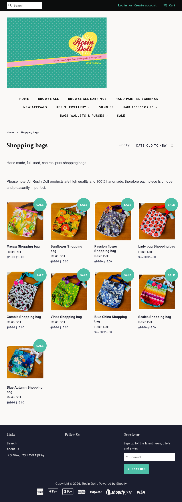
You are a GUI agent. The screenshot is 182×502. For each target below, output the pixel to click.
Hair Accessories (139, 107)
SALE (121, 116)
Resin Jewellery (71, 107)
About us (13, 449)
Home (24, 99)
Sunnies (106, 107)
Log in (122, 5)
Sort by (124, 145)
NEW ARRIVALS (35, 107)
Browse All (48, 99)
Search (12, 443)
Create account (145, 5)
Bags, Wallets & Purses (82, 116)
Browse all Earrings (87, 99)
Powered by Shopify (113, 483)
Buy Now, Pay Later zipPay (25, 455)
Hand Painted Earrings (137, 99)
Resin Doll (89, 483)
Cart (172, 5)
